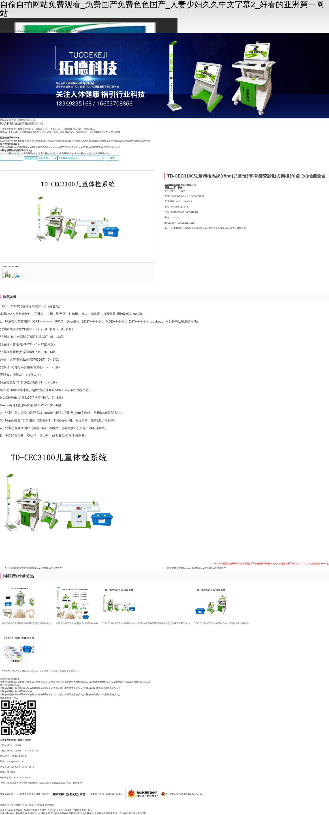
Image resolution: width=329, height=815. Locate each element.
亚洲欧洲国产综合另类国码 (133, 813)
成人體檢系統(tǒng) (9, 144)
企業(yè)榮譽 (65, 31)
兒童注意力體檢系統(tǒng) (104, 140)
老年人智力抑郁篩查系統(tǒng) (68, 147)
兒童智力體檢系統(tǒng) (79, 140)
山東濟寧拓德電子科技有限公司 (33, 794)
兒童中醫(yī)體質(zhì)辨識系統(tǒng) (56, 153)
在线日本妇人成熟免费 (39, 813)
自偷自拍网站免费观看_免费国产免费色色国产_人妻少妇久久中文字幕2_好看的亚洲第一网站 (46, 810)
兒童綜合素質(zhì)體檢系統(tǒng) (133, 140)
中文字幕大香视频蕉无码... (105, 813)
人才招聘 (76, 31)
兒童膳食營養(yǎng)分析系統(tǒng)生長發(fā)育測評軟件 (198, 568)
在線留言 (86, 31)
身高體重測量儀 (59, 140)
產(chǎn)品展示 (40, 31)
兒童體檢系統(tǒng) (9, 137)
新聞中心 (53, 31)
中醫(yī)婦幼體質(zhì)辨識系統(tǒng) (102, 147)
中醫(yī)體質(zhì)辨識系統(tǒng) (35, 140)
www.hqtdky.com (186, 223)
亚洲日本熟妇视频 (83, 813)
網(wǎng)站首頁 (8, 31)
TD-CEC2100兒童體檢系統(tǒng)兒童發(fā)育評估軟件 (34, 568)
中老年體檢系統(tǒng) (42, 147)
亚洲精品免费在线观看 (62, 813)
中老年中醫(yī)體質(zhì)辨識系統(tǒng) (19, 153)
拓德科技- (21, 123)
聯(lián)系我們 (98, 31)
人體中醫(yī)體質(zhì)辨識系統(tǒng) (92, 153)
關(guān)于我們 (24, 31)
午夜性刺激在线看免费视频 (13, 813)
